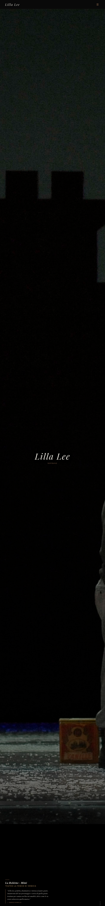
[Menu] (97, 4)
